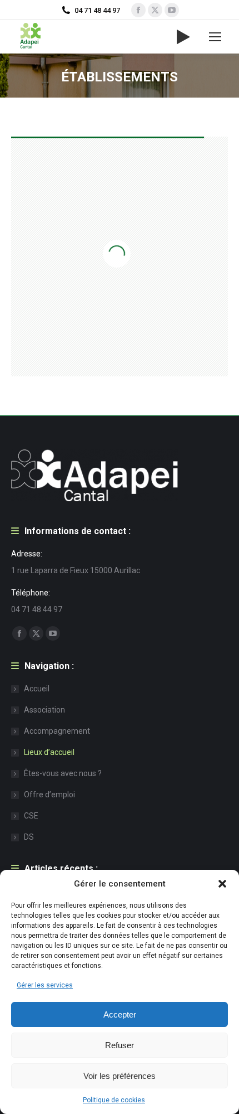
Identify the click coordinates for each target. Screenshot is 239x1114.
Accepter (119, 1014)
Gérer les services (45, 985)
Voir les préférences (119, 1076)
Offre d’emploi (49, 794)
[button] (222, 883)
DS (29, 836)
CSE (31, 815)
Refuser (119, 1045)
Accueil (36, 688)
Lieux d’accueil (49, 752)
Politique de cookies (114, 1100)
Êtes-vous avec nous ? (63, 773)
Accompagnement (57, 730)
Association (44, 709)
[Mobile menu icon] (215, 37)
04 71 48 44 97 (97, 10)
